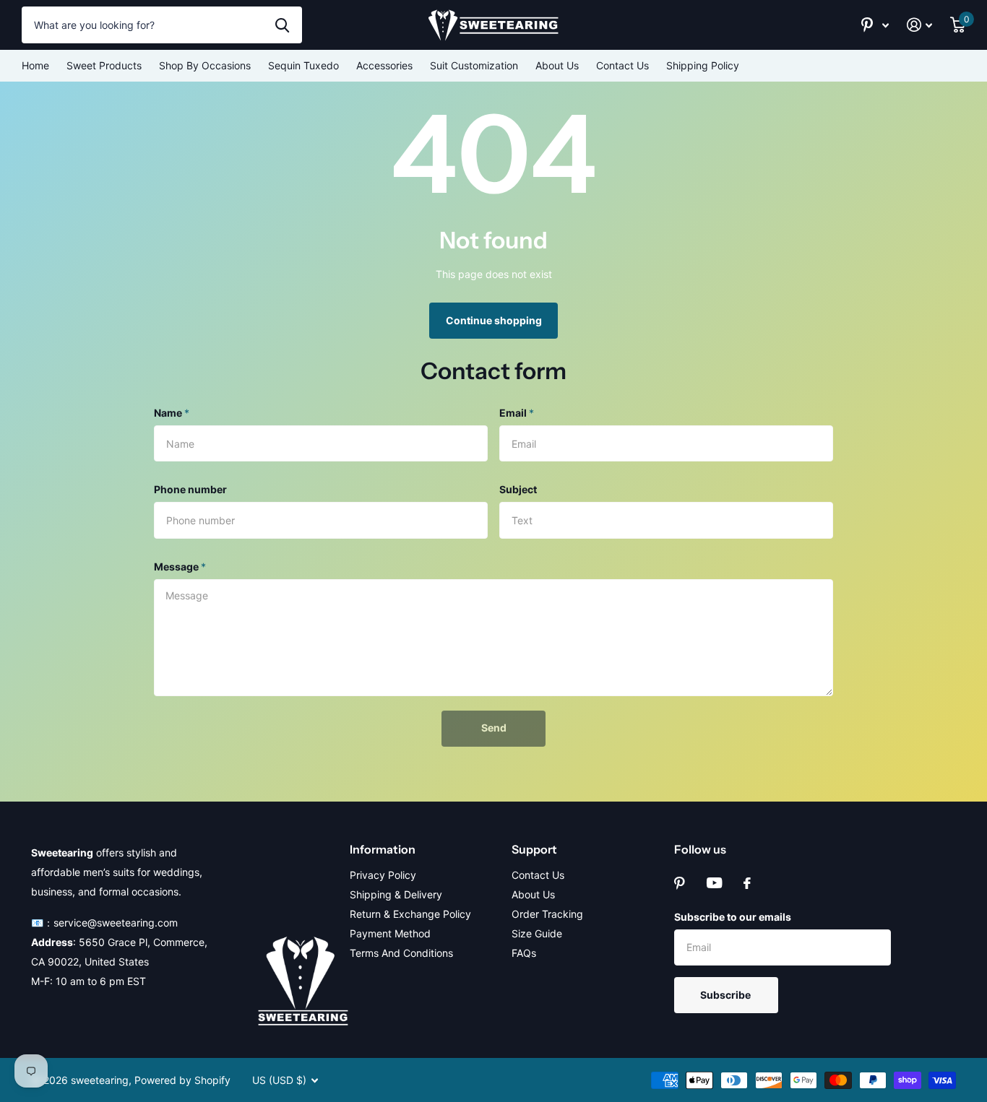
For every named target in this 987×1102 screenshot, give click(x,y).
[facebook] (747, 883)
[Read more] (875, 25)
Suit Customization (474, 65)
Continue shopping (494, 320)
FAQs (524, 953)
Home (35, 65)
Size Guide (537, 933)
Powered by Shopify (182, 1080)
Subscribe (726, 995)
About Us (557, 65)
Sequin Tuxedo (303, 65)
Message (180, 566)
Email (516, 413)
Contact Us (622, 65)
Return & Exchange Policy (410, 914)
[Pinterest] (679, 883)
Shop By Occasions (205, 65)
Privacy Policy (383, 875)
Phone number (190, 489)
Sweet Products (104, 65)
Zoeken (282, 24)
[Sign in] (920, 25)
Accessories (384, 65)
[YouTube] (714, 882)
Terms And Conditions (401, 953)
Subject (518, 489)
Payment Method (390, 933)
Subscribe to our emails (732, 917)
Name (171, 413)
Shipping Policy (702, 65)
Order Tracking (547, 914)
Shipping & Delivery (396, 894)
